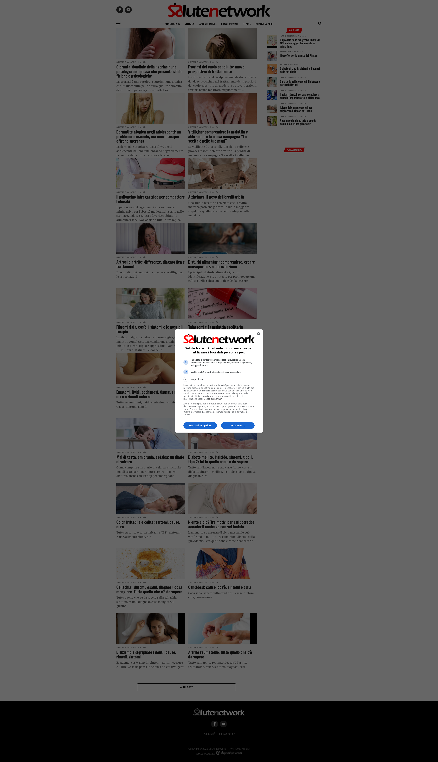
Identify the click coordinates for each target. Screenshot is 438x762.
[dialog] (219, 381)
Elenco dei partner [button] (213, 398)
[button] (219, 379)
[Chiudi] (258, 333)
